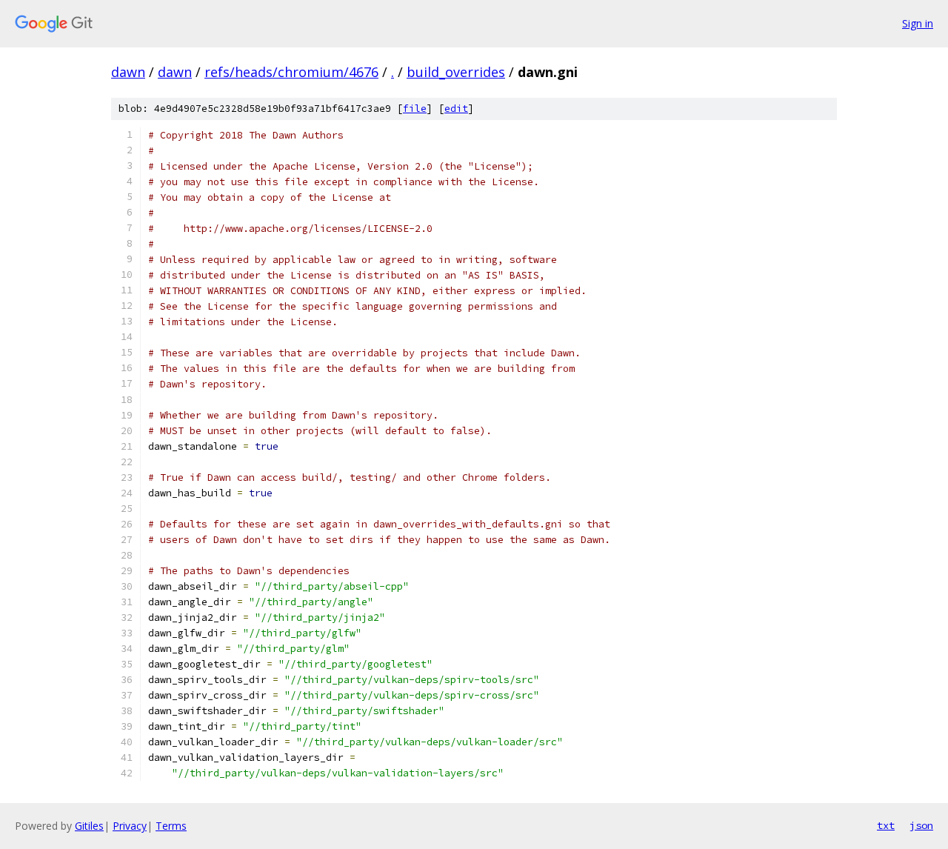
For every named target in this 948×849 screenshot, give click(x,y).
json (921, 825)
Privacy (130, 826)
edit (456, 108)
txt (886, 825)
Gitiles (89, 826)
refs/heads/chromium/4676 (291, 72)
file (415, 108)
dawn (128, 72)
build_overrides (456, 72)
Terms (171, 826)
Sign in (917, 23)
